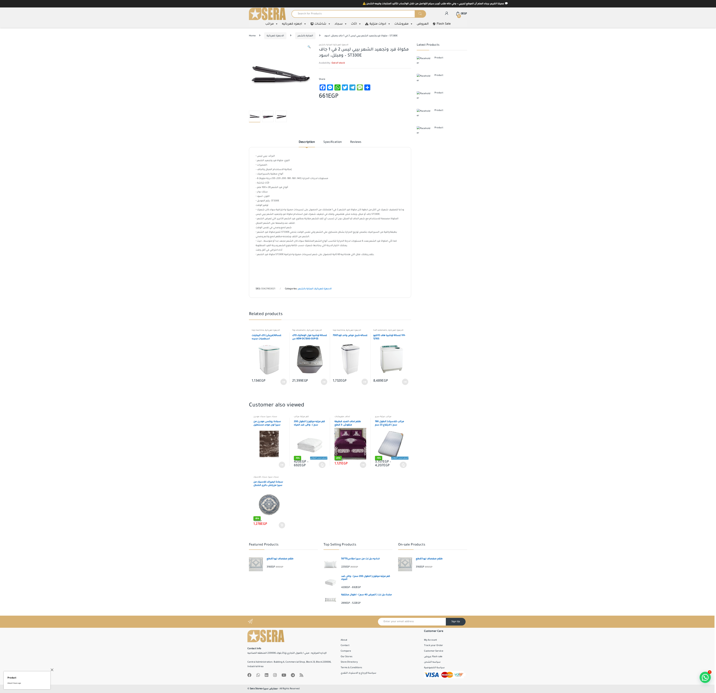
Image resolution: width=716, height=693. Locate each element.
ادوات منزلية (378, 24)
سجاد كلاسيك (260, 477)
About (344, 640)
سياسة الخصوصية (434, 667)
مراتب (269, 24)
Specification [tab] (332, 142)
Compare (346, 651)
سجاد (339, 24)
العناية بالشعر (305, 35)
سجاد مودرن (259, 416)
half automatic (380, 330)
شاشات (320, 24)
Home (252, 35)
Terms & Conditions (351, 667)
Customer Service (433, 651)
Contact (345, 645)
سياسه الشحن (432, 662)
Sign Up (455, 621)
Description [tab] (307, 142)
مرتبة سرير (380, 416)
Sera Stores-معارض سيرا (264, 688)
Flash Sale (444, 24)
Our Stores (346, 656)
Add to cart (281, 525)
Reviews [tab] (355, 142)
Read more (283, 382)
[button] (309, 47)
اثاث (354, 24)
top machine (258, 330)
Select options (322, 465)
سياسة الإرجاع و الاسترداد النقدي (358, 673)
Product (11, 677)
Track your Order (433, 645)
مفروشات (401, 24)
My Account (430, 640)
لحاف (347, 416)
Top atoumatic (299, 330)
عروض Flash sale (433, 656)
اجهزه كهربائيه (292, 24)
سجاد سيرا (271, 416)
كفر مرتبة (304, 416)
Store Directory (349, 662)
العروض (423, 24)
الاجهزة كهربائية (275, 35)
